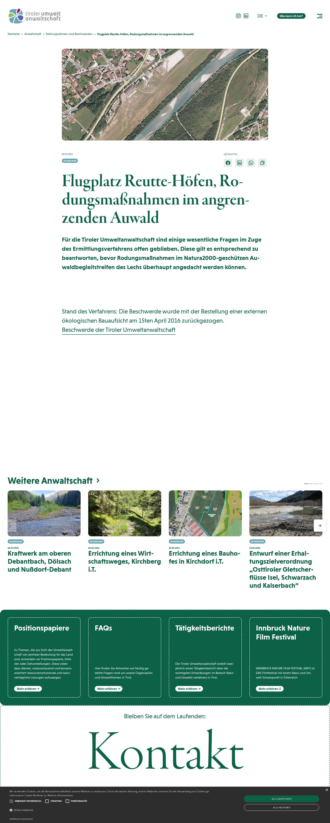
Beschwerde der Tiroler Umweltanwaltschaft (119, 329)
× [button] (326, 790)
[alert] (165, 805)
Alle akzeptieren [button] (281, 798)
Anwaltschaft (32, 34)
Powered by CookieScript (21, 819)
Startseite (14, 34)
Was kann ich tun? (291, 16)
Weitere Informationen (60, 795)
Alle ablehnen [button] (281, 807)
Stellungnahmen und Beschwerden (69, 34)
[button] (262, 16)
